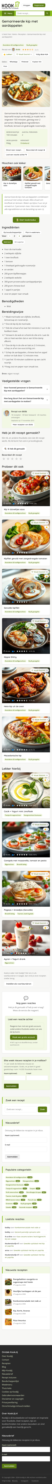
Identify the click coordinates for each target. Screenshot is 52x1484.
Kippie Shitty (10, 657)
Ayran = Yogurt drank (14, 959)
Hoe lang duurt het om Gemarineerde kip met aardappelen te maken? (24, 400)
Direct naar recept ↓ (14, 150)
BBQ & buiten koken (15, 1200)
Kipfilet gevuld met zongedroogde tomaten (25, 558)
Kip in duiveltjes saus (14, 509)
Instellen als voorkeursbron (18, 984)
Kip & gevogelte (31, 45)
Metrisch (7, 242)
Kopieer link (36, 62)
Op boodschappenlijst (12, 232)
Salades (11, 1207)
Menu (9, 13)
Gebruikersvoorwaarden (13, 1395)
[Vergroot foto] (5, 103)
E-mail (28, 1073)
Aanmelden (11, 1086)
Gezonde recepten (27, 1207)
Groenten (11, 1204)
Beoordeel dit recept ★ (35, 150)
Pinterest (25, 62)
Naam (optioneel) (10, 1073)
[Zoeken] (47, 13)
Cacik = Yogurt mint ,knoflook (18, 811)
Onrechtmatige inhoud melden (16, 1406)
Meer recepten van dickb (23, 425)
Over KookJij (7, 1356)
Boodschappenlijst (10, 1381)
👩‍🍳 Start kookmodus (26, 220)
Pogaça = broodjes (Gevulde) (18, 910)
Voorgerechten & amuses (32, 815)
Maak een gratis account (23, 1037)
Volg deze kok (42, 54)
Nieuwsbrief (7, 1374)
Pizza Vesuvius (19, 1320)
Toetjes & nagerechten (13, 815)
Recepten (22, 34)
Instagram (24, 1481)
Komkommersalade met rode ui (27, 1301)
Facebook (35, 1481)
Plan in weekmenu (33, 232)
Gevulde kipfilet (11, 608)
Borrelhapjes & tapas (35, 1192)
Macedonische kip (13, 755)
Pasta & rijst (34, 1200)
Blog (4, 1367)
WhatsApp (13, 62)
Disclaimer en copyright (13, 1399)
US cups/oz (19, 242)
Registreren (39, 5)
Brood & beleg (21, 864)
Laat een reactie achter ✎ (16, 155)
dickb (24, 411)
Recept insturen (9, 1377)
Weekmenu (7, 1384)
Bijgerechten (9, 864)
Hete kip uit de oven (14, 706)
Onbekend (24, 143)
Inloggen (26, 5)
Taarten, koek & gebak (25, 914)
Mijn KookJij (7, 1370)
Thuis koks (6, 1388)
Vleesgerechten (30, 1181)
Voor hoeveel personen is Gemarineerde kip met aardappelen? (23, 389)
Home (14, 34)
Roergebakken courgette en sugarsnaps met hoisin (25, 1280)
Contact (5, 1360)
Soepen (34, 1189)
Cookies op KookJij (10, 1392)
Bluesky (15, 1481)
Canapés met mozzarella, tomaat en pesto (25, 860)
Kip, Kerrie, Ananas (21, 1310)
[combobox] (30, 13)
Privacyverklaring (10, 1402)
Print (5, 66)
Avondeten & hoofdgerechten (13, 45)
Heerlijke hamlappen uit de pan (27, 1291)
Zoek (42, 1109)
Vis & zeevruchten (14, 1192)
